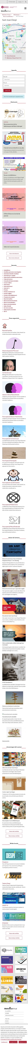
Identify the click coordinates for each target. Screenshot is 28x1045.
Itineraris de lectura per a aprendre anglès (13, 588)
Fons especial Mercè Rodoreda (11, 526)
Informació (7, 284)
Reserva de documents (10, 304)
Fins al (5, 82)
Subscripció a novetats (10, 309)
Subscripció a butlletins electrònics (13, 277)
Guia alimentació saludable (9, 716)
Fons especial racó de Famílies (11, 482)
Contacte (7, 1023)
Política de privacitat (9, 1015)
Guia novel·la (5, 741)
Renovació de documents (10, 300)
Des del (5, 76)
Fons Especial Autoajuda (9, 460)
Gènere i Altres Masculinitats (10, 394)
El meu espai (12, 1)
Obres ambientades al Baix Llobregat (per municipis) (13, 643)
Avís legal (7, 1013)
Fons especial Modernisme (10, 504)
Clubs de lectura (8, 279)
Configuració (4, 1042)
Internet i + (7, 288)
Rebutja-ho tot (22, 1042)
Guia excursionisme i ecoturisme (11, 706)
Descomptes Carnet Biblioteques (11, 820)
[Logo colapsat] (25, 8)
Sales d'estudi (7, 306)
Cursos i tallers (8, 282)
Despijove (5, 862)
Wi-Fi (5, 311)
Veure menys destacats (14, 257)
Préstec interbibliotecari (10, 295)
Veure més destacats (14, 253)
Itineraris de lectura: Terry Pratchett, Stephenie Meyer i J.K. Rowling (12, 559)
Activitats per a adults (9, 275)
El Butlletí (5, 923)
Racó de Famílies (7, 330)
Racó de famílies (8, 299)
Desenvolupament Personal (10, 350)
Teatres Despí (6, 883)
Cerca (7, 90)
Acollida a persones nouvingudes (12, 272)
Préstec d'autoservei (9, 291)
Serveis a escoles (8, 308)
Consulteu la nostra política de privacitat (11, 1039)
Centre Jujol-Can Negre (8, 792)
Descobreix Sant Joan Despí (9, 615)
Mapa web (7, 1018)
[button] (7, 37)
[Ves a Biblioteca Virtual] (9, 7)
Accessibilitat (8, 1011)
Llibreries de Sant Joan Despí (10, 767)
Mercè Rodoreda (11, 56)
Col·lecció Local (6, 372)
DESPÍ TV (5, 905)
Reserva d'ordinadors (9, 302)
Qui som (7, 1020)
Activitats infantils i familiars (11, 273)
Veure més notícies (14, 831)
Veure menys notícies (14, 836)
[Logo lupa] (25, 1)
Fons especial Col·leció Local (10, 438)
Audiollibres (7, 270)
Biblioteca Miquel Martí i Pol (14, 58)
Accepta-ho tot (13, 1042)
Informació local (8, 286)
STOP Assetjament (7, 682)
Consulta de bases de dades (11, 281)
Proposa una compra (9, 297)
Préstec (6, 290)
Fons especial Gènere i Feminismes (12, 416)
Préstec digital (7, 293)
